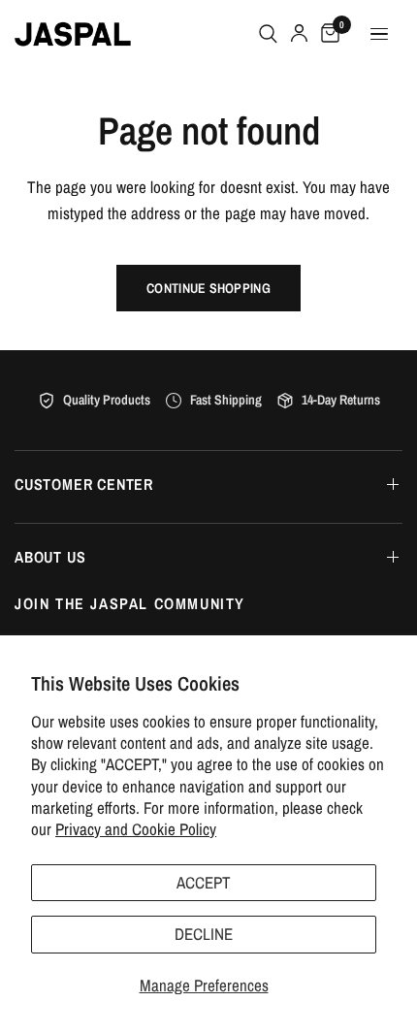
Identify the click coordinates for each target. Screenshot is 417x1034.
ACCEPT (203, 882)
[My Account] (299, 34)
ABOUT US (50, 556)
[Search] (268, 34)
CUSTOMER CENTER (84, 484)
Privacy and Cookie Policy (135, 829)
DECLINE (204, 933)
